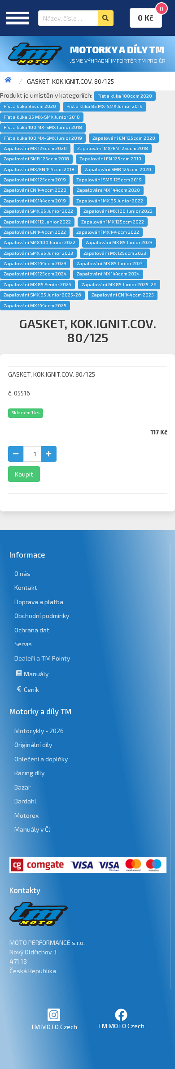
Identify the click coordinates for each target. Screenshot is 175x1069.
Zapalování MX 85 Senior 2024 (37, 284)
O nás (22, 573)
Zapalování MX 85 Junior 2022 (109, 200)
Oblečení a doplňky (41, 759)
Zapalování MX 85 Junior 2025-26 (119, 284)
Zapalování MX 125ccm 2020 (35, 148)
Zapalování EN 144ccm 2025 (123, 294)
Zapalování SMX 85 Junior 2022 (38, 211)
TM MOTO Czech (54, 1026)
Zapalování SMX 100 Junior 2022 (39, 242)
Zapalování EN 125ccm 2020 (123, 138)
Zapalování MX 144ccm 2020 (108, 190)
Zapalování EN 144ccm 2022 (35, 232)
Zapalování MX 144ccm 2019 (35, 200)
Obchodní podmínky (41, 615)
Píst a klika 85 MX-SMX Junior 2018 (42, 117)
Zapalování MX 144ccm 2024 (108, 273)
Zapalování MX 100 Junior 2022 (118, 211)
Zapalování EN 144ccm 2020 (35, 190)
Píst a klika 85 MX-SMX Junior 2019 (104, 106)
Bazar (22, 787)
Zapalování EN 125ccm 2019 (110, 158)
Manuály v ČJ (32, 829)
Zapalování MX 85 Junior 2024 (110, 263)
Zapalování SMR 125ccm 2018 (36, 158)
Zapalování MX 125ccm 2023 (114, 253)
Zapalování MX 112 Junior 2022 (37, 221)
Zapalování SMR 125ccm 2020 (118, 169)
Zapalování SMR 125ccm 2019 (109, 179)
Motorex (26, 815)
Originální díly (33, 744)
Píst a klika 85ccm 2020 (30, 106)
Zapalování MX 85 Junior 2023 (119, 242)
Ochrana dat (31, 630)
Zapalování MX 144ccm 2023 (35, 263)
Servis (23, 644)
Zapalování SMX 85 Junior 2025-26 (42, 294)
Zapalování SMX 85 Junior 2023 (38, 253)
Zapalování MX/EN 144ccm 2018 (39, 169)
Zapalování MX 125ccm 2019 (35, 179)
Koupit (24, 474)
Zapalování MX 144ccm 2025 (35, 305)
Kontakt (25, 587)
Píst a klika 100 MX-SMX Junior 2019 (43, 138)
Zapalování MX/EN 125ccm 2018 (112, 148)
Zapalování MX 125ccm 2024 (35, 273)
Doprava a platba (38, 601)
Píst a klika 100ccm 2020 (124, 96)
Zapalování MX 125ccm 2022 (112, 221)
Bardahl (25, 801)
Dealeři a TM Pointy (42, 658)
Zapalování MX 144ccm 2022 (107, 232)
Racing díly (29, 773)
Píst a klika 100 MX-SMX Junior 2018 (43, 127)
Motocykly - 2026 (39, 730)
